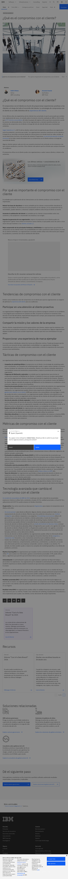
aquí (38, 869)
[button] (66, 855)
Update (37, 447)
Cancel (10, 447)
